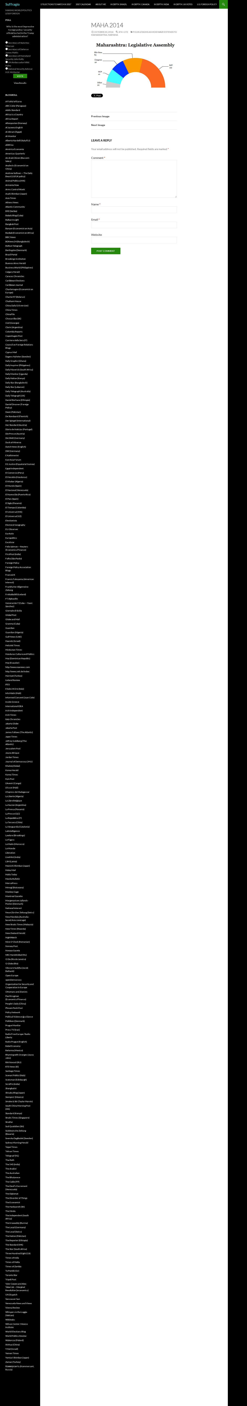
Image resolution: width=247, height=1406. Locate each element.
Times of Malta (12, 1262)
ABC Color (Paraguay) (15, 105)
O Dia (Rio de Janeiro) (15, 959)
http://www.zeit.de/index (17, 671)
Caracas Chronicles (14, 276)
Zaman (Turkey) (13, 1362)
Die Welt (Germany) (15, 438)
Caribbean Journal (14, 285)
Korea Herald (11, 770)
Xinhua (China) (12, 1344)
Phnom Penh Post (14, 1008)
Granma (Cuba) (12, 623)
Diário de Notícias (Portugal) (18, 429)
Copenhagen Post (13, 336)
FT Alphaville (11, 598)
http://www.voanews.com (17, 667)
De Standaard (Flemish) (16, 416)
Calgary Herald (12, 272)
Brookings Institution (15, 258)
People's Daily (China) (15, 1003)
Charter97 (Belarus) (15, 296)
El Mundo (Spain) (13, 485)
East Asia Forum (13, 459)
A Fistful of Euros (13, 101)
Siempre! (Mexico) (14, 1097)
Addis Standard (12, 110)
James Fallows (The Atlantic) (19, 732)
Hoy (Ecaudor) (12, 662)
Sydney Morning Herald (16, 1142)
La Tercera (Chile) (13, 822)
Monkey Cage (12, 891)
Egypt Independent (14, 468)
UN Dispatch (11, 1294)
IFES (7, 684)
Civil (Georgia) (12, 323)
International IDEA (14, 706)
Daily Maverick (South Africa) (19, 369)
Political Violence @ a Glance (19, 1016)
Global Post (10, 615)
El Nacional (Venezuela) (16, 490)
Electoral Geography (15, 524)
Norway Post (11, 946)
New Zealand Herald (15, 933)
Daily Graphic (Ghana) (15, 361)
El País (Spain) (11, 498)
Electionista (11, 520)
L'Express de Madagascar (17, 792)
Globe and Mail (12, 619)
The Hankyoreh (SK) (15, 1206)
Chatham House (13, 301)
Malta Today (11, 874)
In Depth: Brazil (118, 4)
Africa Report (11, 118)
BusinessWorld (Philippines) (19, 267)
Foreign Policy (12, 562)
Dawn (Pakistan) (13, 412)
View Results (20, 83)
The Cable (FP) (12, 1181)
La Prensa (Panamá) (14, 809)
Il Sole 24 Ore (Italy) (14, 688)
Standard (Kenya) (13, 1113)
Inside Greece (12, 701)
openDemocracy (13, 979)
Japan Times (11, 736)
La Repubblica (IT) (13, 818)
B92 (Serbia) (11, 211)
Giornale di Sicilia (13, 610)
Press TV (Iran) (12, 1029)
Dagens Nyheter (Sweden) (18, 356)
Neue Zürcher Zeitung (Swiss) (19, 912)
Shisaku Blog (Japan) (15, 1092)
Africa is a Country (14, 114)
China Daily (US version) (16, 305)
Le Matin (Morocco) (14, 844)
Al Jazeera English (14, 127)
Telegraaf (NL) (12, 1155)
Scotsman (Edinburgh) (16, 1079)
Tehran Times (12, 1151)
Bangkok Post (11, 224)
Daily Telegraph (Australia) (18, 391)
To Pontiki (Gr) (12, 1270)
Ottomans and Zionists (16, 991)
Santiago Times (12, 1071)
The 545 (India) (12, 1164)
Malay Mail (10, 870)
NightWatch (11, 937)
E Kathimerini (12, 455)
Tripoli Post (10, 1279)
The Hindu (10, 1211)
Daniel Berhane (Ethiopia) (17, 400)
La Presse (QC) (12, 813)
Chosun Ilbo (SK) (13, 318)
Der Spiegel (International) (18, 420)
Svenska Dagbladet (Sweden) (19, 1138)
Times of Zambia (13, 1266)
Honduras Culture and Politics (19, 654)
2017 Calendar (83, 4)
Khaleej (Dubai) (12, 766)
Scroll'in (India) (12, 1084)
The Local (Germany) (15, 1227)
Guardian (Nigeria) (14, 632)
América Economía (14, 149)
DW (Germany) (12, 451)
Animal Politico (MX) (15, 180)
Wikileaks (10, 1319)
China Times (11, 310)
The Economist (12, 1202)
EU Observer (11, 529)
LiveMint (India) (12, 857)
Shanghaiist (10, 1088)
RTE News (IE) (12, 1066)
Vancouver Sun (12, 1299)
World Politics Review (15, 1336)
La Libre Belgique (13, 800)
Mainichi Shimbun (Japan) (17, 865)
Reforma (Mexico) (14, 1050)
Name (96, 204)
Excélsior (9, 542)
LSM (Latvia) (11, 861)
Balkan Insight (12, 219)
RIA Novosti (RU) (13, 1062)
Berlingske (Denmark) (16, 250)
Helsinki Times (12, 645)
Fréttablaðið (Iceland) (15, 594)
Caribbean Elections (15, 280)
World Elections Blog (15, 1331)
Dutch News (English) (15, 446)
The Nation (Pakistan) (15, 1236)
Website (96, 234)
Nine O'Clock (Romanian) (17, 941)
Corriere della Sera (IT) (16, 340)
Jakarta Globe (11, 723)
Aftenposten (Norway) (16, 123)
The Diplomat (11, 1193)
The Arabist (10, 1168)
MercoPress (11, 883)
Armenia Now (12, 185)
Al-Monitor (10, 136)
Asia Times (10, 198)
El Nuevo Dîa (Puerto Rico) (18, 494)
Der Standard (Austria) (16, 425)
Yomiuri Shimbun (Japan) (17, 1357)
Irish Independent (14, 710)
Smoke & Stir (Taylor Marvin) (19, 1101)
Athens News (11, 202)
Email (95, 219)
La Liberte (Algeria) (14, 796)
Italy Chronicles (12, 719)
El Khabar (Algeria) (14, 481)
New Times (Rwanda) (15, 928)
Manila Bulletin (12, 878)
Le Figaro (9, 839)
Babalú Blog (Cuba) (14, 215)
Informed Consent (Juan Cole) (20, 697)
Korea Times (11, 774)
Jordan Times (12, 757)
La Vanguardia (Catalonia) (17, 826)
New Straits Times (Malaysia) (19, 924)
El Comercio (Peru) (14, 472)
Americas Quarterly (15, 153)
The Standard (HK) (14, 1244)
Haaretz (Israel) (12, 641)
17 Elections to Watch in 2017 (56, 4)
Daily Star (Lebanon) (14, 387)
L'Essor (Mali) (11, 787)
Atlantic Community (15, 206)
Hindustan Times (13, 649)
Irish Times (10, 714)
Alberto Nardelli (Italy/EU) (17, 140)
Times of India (12, 1257)
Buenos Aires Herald (15, 263)
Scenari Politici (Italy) (15, 1075)
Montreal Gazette (14, 896)
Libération (10, 852)
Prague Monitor (13, 1025)
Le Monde (10, 848)
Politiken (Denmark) (15, 1021)
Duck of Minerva (13, 442)
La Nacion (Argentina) (15, 805)
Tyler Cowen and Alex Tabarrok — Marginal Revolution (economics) (17, 1287)
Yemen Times (12, 1353)
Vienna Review (12, 1307)
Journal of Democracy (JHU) (19, 761)
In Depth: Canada (140, 4)
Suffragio (12, 4)
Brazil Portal (11, 254)
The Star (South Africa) (16, 1249)
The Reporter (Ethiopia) (16, 1240)
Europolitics (11, 538)
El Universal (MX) (13, 511)
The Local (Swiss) (13, 1231)
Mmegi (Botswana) (14, 887)
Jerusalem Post (12, 748)
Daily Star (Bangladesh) (16, 382)
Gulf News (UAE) (13, 636)
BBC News (10, 237)
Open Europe (11, 975)
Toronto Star (11, 1275)
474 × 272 (123, 32)
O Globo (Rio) (11, 963)
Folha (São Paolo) (13, 558)
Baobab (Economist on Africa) (19, 232)
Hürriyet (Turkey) (13, 675)
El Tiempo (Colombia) (15, 507)
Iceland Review (12, 680)
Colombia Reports (14, 331)
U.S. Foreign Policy (207, 4)
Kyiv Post (9, 779)
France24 (10, 574)
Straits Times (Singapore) (17, 1117)
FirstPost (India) (13, 554)
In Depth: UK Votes (183, 4)
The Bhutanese (12, 1177)
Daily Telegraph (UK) (15, 395)
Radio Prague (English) (16, 1041)
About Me (100, 4)
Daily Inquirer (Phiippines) (17, 365)
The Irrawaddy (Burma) (16, 1223)
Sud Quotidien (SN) (14, 1126)
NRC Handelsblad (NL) (16, 954)
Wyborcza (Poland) (14, 1340)
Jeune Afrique (12, 752)
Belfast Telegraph (13, 245)
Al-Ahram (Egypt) (13, 131)
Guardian (9, 628)
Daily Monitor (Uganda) (16, 374)
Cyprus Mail (11, 352)
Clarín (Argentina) (14, 327)
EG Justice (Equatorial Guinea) (20, 464)
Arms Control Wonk (15, 189)
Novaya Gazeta (12, 950)
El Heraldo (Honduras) (16, 477)
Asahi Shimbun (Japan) (16, 193)
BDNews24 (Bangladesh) (17, 241)
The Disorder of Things (16, 1198)
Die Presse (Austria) (15, 433)
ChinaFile (10, 314)
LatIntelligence (12, 831)
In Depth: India (161, 4)
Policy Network (12, 1012)
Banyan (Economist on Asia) (18, 228)
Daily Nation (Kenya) (15, 378)
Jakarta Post (11, 728)
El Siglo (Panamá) (13, 503)
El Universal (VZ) (13, 516)
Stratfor (9, 1122)
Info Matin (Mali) (13, 693)
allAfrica (9, 144)
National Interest (13, 908)
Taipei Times (11, 1147)
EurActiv (9, 533)
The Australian (12, 1173)
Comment (98, 157)
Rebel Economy (12, 1046)
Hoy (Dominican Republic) (17, 658)
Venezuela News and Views (18, 1303)
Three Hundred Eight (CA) (18, 1253)
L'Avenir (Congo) (13, 783)
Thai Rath (9, 1160)
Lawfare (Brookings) (15, 835)
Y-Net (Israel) (11, 1349)
